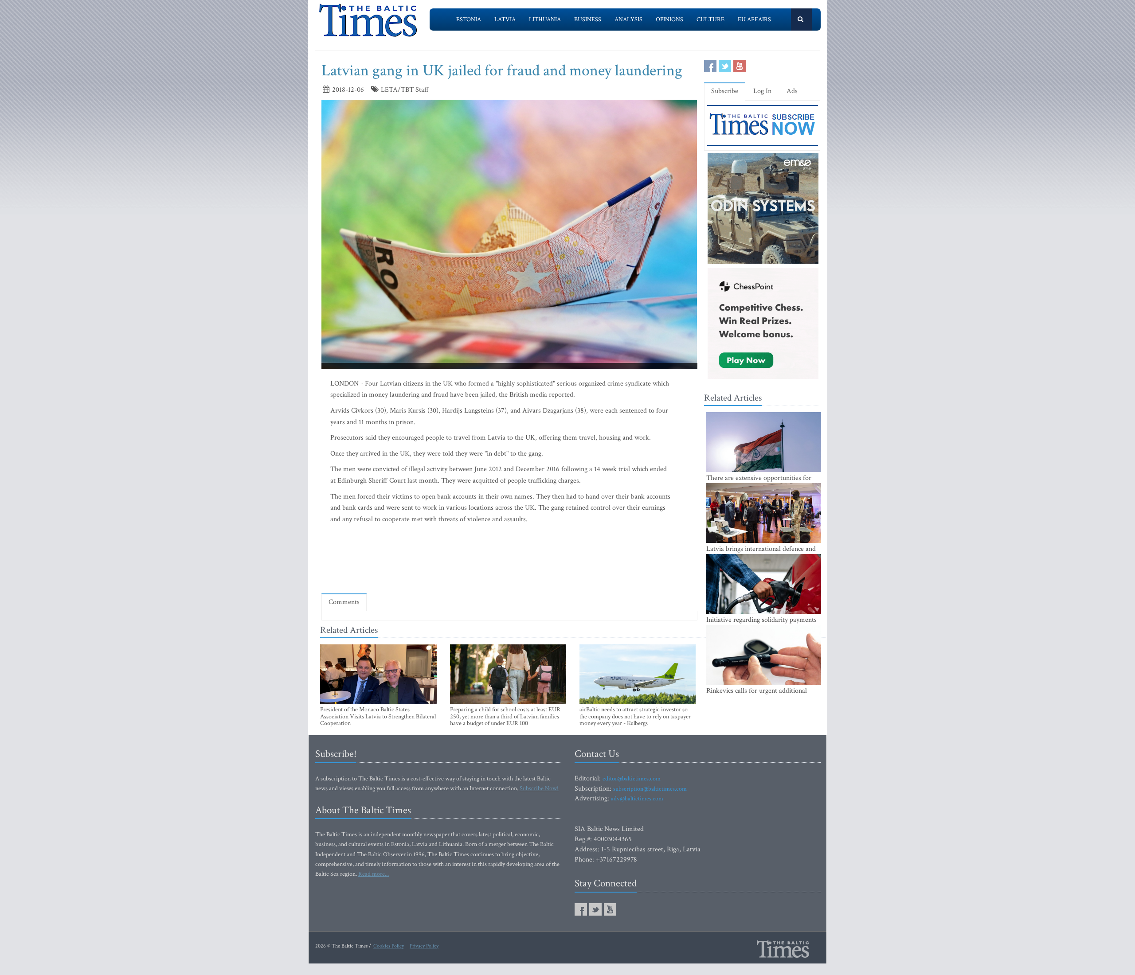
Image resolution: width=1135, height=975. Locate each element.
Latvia (505, 19)
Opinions (669, 19)
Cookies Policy (388, 946)
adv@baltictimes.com (637, 799)
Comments (344, 602)
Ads (792, 91)
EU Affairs (754, 19)
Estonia (468, 19)
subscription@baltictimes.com (650, 789)
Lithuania (545, 19)
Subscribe (724, 91)
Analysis (628, 19)
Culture (710, 19)
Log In (762, 91)
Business (587, 19)
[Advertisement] (509, 561)
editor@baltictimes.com (632, 779)
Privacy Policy (424, 946)
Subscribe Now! (539, 788)
